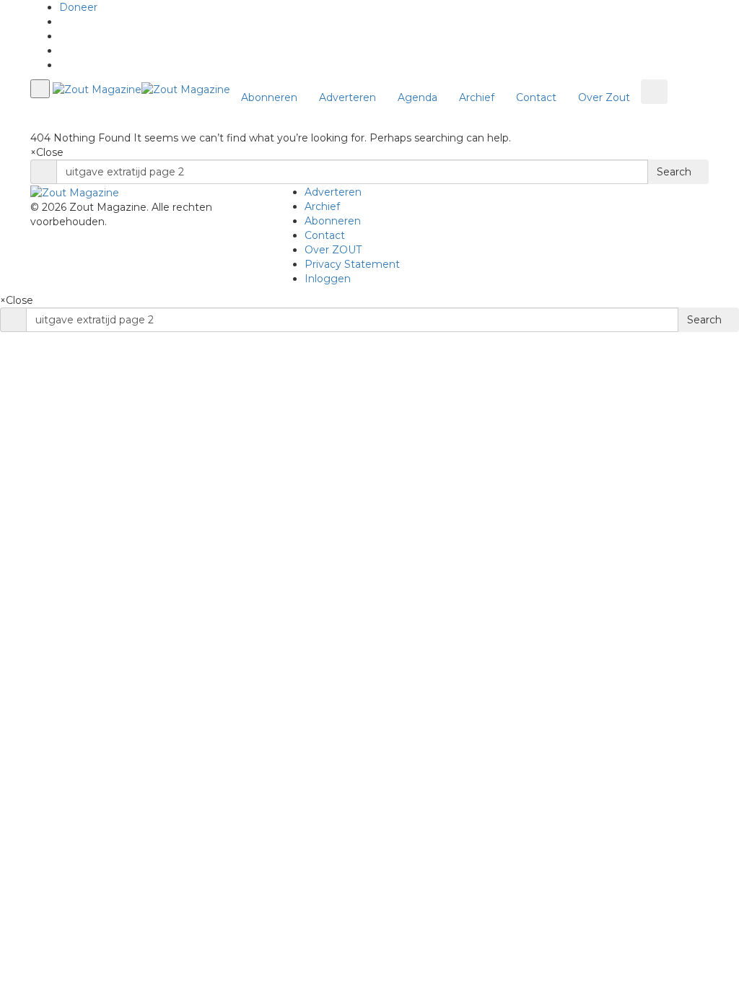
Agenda (417, 97)
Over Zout (604, 97)
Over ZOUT (333, 249)
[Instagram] (63, 64)
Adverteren (347, 97)
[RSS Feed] (63, 21)
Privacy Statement (352, 264)
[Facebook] (63, 36)
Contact (536, 97)
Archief (476, 97)
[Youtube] (63, 50)
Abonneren (269, 97)
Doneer (78, 7)
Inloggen (328, 278)
